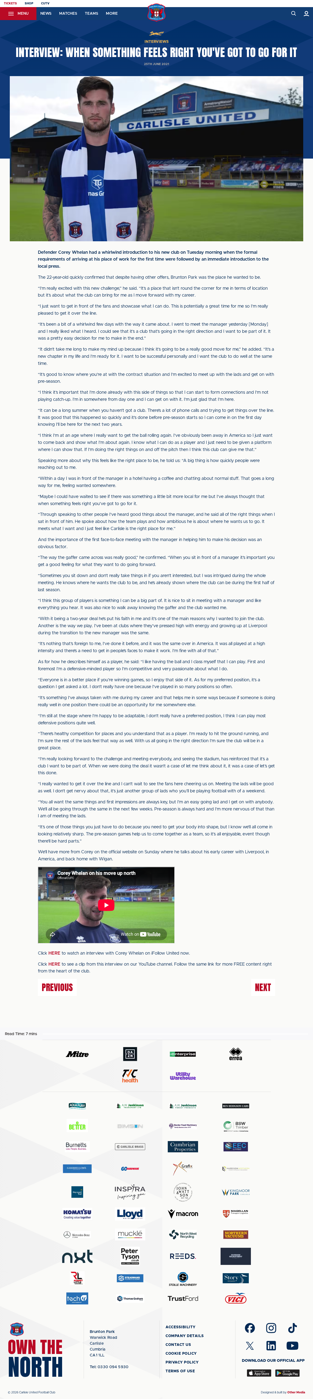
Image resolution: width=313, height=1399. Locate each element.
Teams (91, 13)
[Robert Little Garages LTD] (77, 1278)
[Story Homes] (236, 1278)
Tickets (10, 3)
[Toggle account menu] (306, 13)
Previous (57, 987)
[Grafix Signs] (183, 1168)
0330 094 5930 (109, 1367)
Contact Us (178, 1345)
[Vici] (236, 1298)
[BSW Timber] (236, 1126)
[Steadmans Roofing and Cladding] (130, 1278)
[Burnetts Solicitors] (77, 1146)
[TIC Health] (130, 1076)
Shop (29, 3)
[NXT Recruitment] (77, 1256)
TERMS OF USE (180, 1371)
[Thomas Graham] (130, 1298)
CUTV (45, 3)
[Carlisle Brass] (130, 1146)
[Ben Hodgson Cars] (236, 1106)
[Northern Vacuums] (236, 1234)
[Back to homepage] (157, 12)
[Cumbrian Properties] (183, 1146)
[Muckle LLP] (130, 1234)
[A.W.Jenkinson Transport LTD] (130, 1106)
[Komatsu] (77, 1214)
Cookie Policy (181, 1353)
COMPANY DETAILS (185, 1336)
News (45, 13)
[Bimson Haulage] (130, 1126)
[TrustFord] (183, 1298)
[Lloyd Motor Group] (130, 1214)
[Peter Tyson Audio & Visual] (130, 1256)
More (112, 13)
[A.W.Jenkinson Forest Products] (183, 1106)
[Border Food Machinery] (183, 1126)
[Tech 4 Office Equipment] (77, 1298)
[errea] (236, 1054)
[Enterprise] (183, 1054)
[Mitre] (77, 1054)
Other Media (296, 1392)
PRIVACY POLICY (182, 1362)
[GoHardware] (130, 1169)
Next (263, 987)
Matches (68, 13)
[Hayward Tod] (77, 1192)
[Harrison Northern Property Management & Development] (236, 1168)
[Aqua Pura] (77, 1106)
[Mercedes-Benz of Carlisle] (77, 1234)
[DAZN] (130, 1054)
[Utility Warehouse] (183, 1076)
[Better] (77, 1126)
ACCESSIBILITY (181, 1327)
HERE (54, 953)
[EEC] (236, 1146)
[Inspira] (130, 1192)
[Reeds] (183, 1256)
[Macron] (183, 1213)
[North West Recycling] (183, 1234)
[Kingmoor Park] (236, 1192)
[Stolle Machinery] (183, 1278)
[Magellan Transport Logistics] (236, 1214)
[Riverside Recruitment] (236, 1256)
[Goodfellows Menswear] (77, 1168)
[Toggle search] (293, 13)
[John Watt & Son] (183, 1192)
